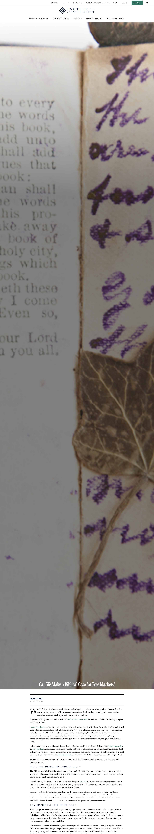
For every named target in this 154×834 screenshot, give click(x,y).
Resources (77, 3)
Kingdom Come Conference (97, 3)
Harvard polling (37, 727)
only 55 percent (64, 755)
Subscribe (55, 3)
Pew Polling (38, 749)
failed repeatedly (115, 746)
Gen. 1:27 (83, 782)
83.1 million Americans (77, 720)
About (115, 3)
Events (66, 3)
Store (124, 3)
